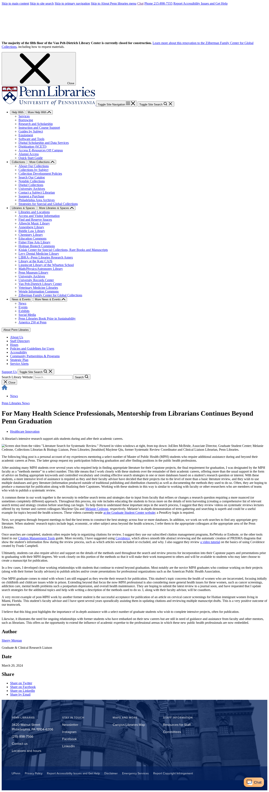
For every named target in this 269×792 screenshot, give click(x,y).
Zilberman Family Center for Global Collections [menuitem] (50, 295)
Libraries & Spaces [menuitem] (23, 208)
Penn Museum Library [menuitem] (33, 272)
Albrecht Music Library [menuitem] (34, 223)
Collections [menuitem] (18, 162)
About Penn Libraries (16, 329)
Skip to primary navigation (72, 3)
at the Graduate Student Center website (129, 512)
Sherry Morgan (12, 640)
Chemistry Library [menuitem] (30, 234)
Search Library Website (17, 377)
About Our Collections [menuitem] (33, 166)
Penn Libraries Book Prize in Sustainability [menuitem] (47, 318)
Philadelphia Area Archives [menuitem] (36, 200)
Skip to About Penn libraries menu (113, 3)
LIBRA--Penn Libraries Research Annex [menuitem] (45, 257)
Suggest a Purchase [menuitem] (31, 196)
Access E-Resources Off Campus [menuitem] (40, 150)
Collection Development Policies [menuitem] (40, 173)
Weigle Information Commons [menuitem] (38, 291)
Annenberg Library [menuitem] (31, 227)
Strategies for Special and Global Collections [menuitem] (48, 204)
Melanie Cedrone (96, 509)
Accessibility (18, 352)
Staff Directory (20, 341)
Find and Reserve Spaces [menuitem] (35, 219)
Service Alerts (19, 363)
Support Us (9, 372)
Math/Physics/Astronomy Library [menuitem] (40, 269)
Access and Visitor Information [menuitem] (39, 216)
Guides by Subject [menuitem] (30, 131)
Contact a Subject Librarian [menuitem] (36, 192)
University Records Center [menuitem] (36, 280)
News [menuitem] (22, 303)
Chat (140, 3)
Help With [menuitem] (18, 112)
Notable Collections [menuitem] (31, 181)
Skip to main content (15, 3)
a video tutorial (210, 542)
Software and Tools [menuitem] (31, 139)
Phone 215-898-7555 (158, 3)
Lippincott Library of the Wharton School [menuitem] (46, 265)
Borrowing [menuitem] (25, 120)
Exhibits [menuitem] (23, 311)
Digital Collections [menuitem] (30, 185)
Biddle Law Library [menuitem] (31, 231)
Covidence (123, 538)
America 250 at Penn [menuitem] (32, 322)
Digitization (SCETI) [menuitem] (32, 146)
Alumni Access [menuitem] (28, 154)
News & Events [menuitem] (21, 299)
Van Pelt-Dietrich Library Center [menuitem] (40, 284)
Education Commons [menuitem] (32, 238)
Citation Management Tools (36, 538)
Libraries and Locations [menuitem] (34, 212)
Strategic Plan (19, 360)
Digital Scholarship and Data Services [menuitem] (43, 142)
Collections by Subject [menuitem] (33, 170)
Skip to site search (42, 3)
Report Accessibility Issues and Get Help (200, 3)
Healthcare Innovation (25, 431)
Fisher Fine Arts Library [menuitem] (34, 242)
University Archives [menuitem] (31, 188)
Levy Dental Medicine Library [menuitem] (38, 253)
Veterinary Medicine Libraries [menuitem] (38, 287)
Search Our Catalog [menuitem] (31, 177)
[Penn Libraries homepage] (49, 104)
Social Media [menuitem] (27, 315)
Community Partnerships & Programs (35, 356)
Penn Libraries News (16, 403)
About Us (16, 337)
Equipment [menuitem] (25, 135)
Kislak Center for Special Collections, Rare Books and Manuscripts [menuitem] (63, 250)
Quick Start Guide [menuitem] (30, 158)
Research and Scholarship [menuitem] (35, 124)
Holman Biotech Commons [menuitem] (36, 246)
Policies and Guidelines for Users (32, 348)
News (14, 396)
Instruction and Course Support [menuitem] (39, 127)
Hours (14, 345)
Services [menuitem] (24, 116)
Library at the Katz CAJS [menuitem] (35, 261)
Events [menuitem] (23, 307)
